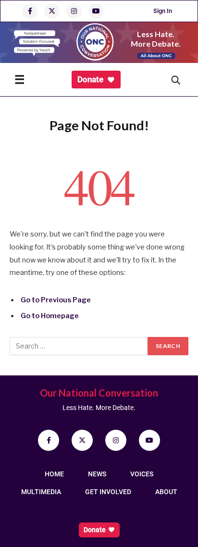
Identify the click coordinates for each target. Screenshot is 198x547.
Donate (90, 79)
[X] (82, 440)
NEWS (97, 474)
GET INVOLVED (108, 492)
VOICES (141, 474)
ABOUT (166, 492)
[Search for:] (79, 346)
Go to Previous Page (56, 300)
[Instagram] (115, 440)
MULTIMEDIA (41, 492)
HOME (54, 474)
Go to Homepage (50, 315)
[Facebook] (48, 440)
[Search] (175, 80)
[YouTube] (149, 440)
